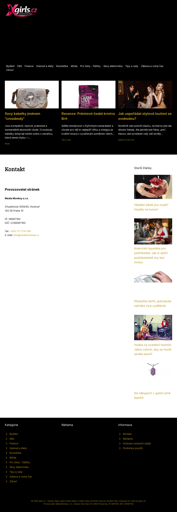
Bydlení (10, 66)
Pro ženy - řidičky (90, 66)
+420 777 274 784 (20, 231)
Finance (29, 66)
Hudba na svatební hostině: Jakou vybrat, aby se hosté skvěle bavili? (152, 349)
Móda (74, 66)
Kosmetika (62, 66)
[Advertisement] (88, 43)
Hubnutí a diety (45, 66)
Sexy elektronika (113, 66)
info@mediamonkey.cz (26, 235)
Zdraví (10, 69)
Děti (19, 66)
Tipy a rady (131, 66)
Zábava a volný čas (152, 66)
